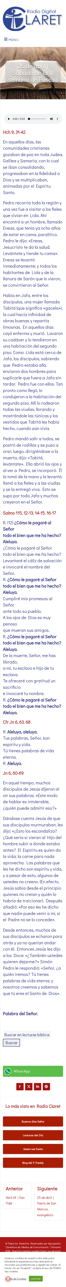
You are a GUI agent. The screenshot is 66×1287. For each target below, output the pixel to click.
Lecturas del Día (33, 1135)
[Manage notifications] (8, 1279)
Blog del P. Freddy (33, 1162)
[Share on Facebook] (20, 1086)
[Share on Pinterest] (46, 1086)
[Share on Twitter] (28, 1086)
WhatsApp (22, 1071)
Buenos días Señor (33, 1121)
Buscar (11, 1042)
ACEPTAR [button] (36, 1278)
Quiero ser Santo (33, 1149)
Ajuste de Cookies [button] (16, 1278)
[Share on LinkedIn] (37, 1086)
